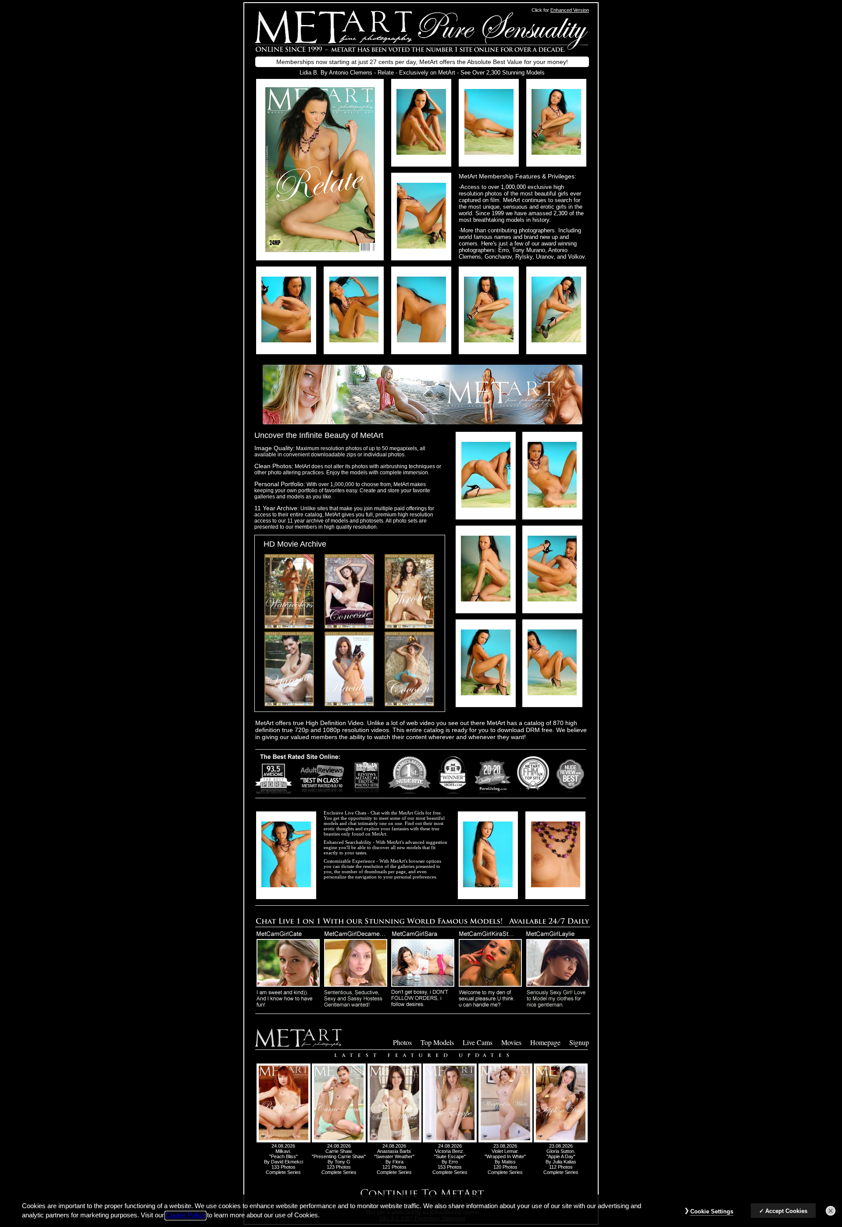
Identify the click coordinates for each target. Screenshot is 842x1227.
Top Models (437, 1042)
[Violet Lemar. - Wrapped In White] (505, 1140)
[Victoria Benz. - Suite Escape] (450, 1140)
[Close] (830, 1211)
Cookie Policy (185, 1215)
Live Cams (477, 1042)
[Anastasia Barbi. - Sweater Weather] (394, 1140)
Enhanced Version (569, 10)
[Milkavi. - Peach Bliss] (283, 1140)
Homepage (545, 1042)
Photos (402, 1042)
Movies (511, 1042)
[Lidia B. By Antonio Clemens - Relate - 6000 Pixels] (320, 249)
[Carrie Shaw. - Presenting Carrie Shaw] (339, 1140)
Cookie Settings (711, 1211)
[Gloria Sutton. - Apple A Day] (561, 1140)
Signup (579, 1042)
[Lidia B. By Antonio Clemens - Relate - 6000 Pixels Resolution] (421, 152)
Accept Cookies (786, 1211)
